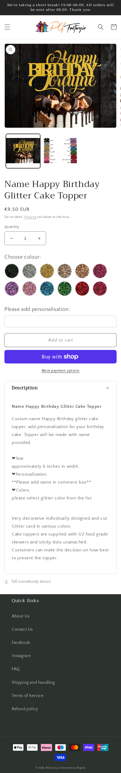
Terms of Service (27, 695)
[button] (7, 27)
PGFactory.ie (53, 768)
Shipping (30, 217)
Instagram (21, 656)
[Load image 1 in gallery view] (23, 151)
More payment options (61, 371)
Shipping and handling (33, 682)
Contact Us (22, 629)
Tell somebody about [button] (31, 581)
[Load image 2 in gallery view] (60, 151)
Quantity (11, 227)
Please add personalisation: (37, 309)
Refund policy (25, 709)
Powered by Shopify (74, 768)
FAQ (16, 669)
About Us (21, 616)
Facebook (21, 642)
